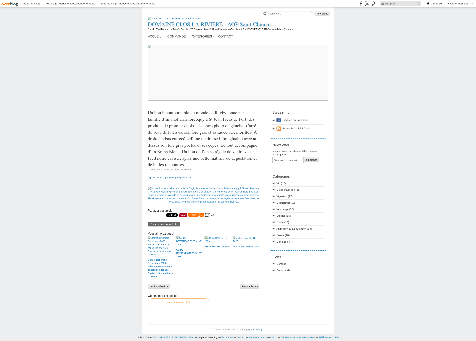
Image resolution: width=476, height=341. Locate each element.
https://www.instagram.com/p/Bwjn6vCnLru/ (169, 177)
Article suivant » (250, 286)
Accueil (154, 36)
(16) (286, 202)
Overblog (258, 329)
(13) (294, 228)
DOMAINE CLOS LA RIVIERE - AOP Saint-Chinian (209, 24)
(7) (284, 241)
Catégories (202, 36)
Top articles (227, 337)
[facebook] (361, 3)
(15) (283, 215)
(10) (283, 235)
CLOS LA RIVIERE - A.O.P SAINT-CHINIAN (172, 337)
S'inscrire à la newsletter (164, 224)
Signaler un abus (257, 337)
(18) (288, 189)
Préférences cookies (329, 337)
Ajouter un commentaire (178, 302)
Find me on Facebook (295, 119)
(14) (282, 222)
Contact (225, 36)
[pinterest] (373, 3)
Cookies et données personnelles (298, 337)
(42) (281, 183)
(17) (284, 196)
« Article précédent (158, 286)
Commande (176, 36)
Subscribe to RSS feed (295, 128)
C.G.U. (273, 337)
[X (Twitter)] (367, 3)
